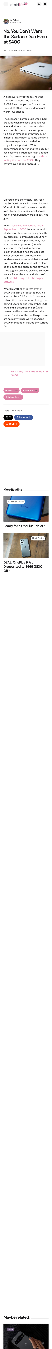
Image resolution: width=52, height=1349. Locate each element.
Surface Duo (14, 397)
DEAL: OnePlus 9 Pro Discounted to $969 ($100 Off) (22, 566)
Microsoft (31, 390)
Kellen (16, 19)
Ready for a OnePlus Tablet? (24, 526)
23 (11, 50)
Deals (12, 390)
